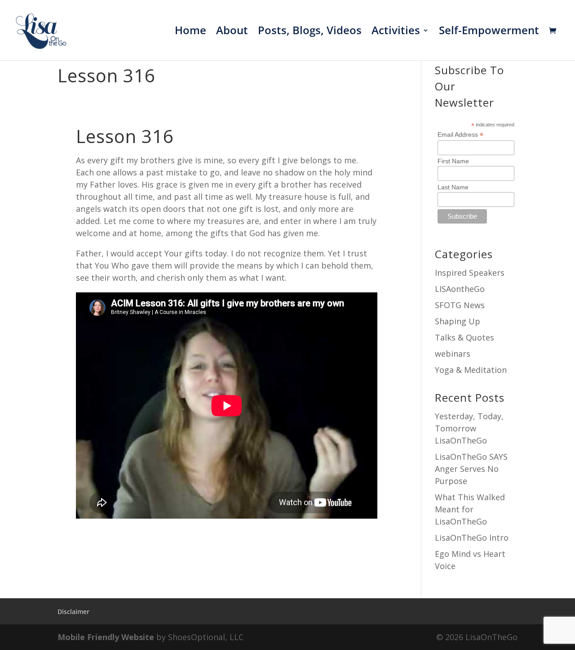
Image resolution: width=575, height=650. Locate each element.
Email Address (460, 134)
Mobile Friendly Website (106, 637)
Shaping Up (457, 321)
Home (190, 32)
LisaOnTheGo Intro (472, 537)
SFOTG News (460, 305)
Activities (396, 32)
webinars (452, 353)
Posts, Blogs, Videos (310, 32)
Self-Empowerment (489, 32)
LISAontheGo (460, 288)
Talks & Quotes (464, 337)
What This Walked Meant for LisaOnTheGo (470, 509)
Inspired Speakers (469, 272)
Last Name (453, 187)
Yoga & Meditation (471, 369)
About (232, 32)
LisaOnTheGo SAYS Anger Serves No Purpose (471, 468)
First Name (453, 161)
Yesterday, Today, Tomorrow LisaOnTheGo (469, 428)
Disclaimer (73, 611)
